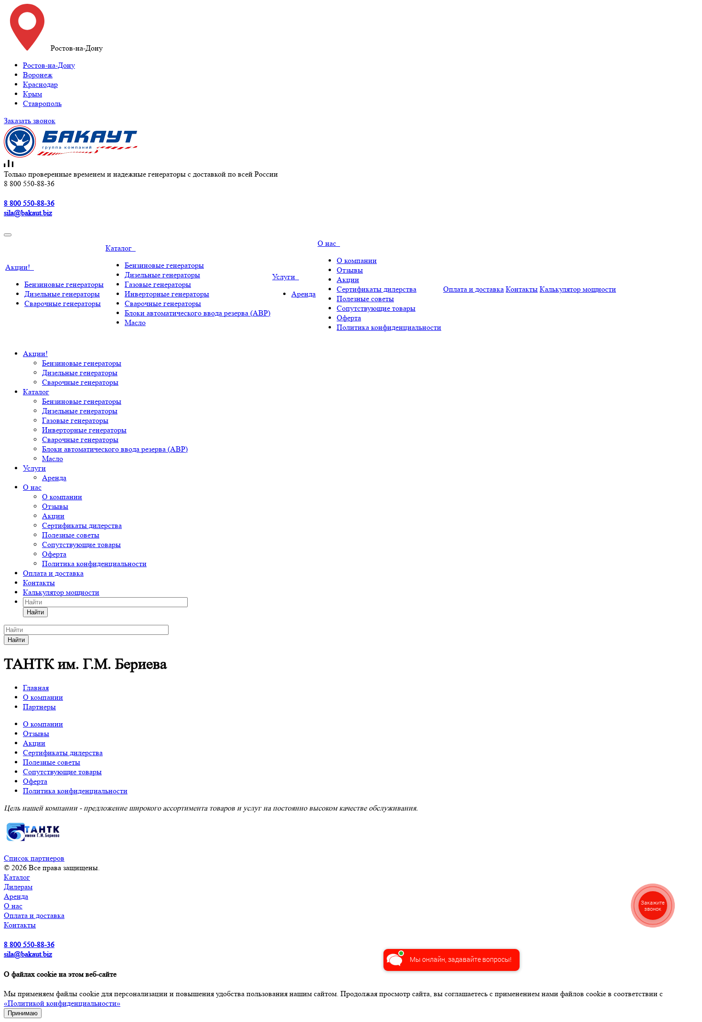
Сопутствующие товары (376, 308)
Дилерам (18, 886)
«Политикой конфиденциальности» (62, 1003)
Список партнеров (34, 858)
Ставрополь (42, 103)
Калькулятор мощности (578, 289)
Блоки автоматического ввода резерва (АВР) (197, 312)
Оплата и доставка (473, 289)
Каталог (121, 248)
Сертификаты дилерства (376, 289)
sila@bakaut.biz (28, 212)
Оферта (349, 317)
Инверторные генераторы (167, 293)
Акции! (19, 267)
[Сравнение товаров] (8, 164)
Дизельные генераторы (62, 293)
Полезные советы (365, 298)
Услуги (285, 276)
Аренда (303, 293)
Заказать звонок (29, 120)
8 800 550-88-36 (29, 203)
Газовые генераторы (158, 284)
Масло (135, 322)
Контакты (522, 289)
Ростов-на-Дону (49, 65)
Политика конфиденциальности (389, 327)
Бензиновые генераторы (64, 284)
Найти (35, 612)
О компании (357, 260)
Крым (32, 93)
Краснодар (40, 84)
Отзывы (350, 269)
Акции (348, 279)
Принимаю (23, 1013)
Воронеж (38, 74)
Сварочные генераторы (62, 303)
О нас (329, 243)
